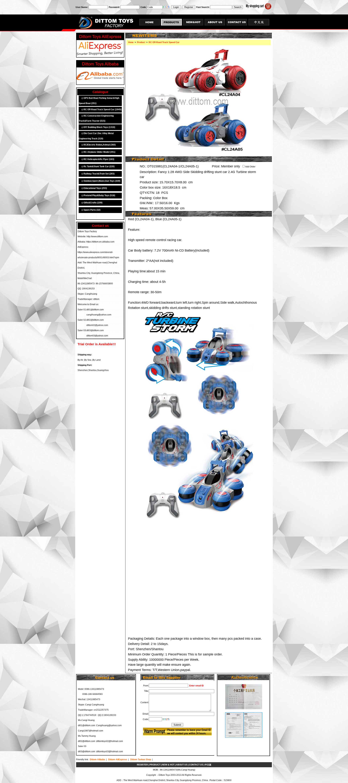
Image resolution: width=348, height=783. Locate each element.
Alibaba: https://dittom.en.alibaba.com (96, 241)
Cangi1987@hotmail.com (90, 730)
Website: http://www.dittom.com (93, 236)
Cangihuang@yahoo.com (109, 725)
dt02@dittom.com (86, 741)
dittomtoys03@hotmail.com (109, 751)
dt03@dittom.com (86, 751)
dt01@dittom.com (86, 725)
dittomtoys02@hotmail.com (109, 741)
